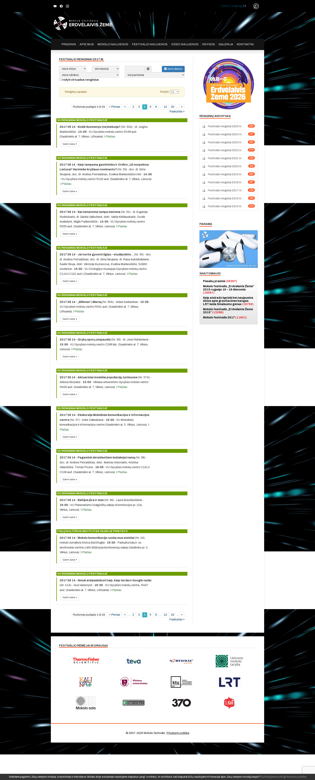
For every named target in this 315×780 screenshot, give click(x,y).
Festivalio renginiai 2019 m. (225, 174)
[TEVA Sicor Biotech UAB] (134, 661)
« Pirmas (114, 106)
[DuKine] (229, 702)
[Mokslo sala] (86, 702)
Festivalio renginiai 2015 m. (225, 206)
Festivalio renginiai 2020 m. (225, 166)
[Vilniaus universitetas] (134, 681)
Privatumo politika (177, 733)
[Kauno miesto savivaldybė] (86, 681)
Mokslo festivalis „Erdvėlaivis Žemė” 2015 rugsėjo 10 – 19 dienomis (228, 289)
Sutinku (265, 776)
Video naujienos (185, 44)
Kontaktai (245, 44)
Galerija (226, 44)
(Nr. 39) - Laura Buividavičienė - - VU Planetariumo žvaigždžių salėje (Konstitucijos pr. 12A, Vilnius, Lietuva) (102, 504)
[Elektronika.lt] (134, 702)
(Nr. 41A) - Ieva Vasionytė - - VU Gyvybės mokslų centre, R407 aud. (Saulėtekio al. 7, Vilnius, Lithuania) (105, 585)
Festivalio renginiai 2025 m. (225, 126)
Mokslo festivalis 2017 (225, 317)
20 (172, 106)
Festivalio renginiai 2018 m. (225, 182)
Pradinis (68, 44)
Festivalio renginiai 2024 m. (225, 134)
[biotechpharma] (181, 661)
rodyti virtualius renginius (80, 79)
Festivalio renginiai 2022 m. (225, 150)
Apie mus (87, 44)
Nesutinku (278, 776)
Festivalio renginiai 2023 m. (225, 142)
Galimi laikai (69, 144)
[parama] (228, 248)
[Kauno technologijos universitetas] (181, 681)
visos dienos (174, 69)
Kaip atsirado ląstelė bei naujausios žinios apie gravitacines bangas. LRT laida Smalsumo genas (228, 301)
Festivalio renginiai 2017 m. (225, 190)
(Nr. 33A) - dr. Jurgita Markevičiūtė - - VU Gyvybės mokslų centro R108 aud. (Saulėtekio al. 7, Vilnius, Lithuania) (103, 131)
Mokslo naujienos (113, 44)
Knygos (208, 44)
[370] (181, 702)
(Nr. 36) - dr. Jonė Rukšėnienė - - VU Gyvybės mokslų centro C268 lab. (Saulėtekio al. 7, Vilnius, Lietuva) (105, 344)
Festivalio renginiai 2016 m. (225, 198)
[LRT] (229, 681)
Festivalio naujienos (150, 44)
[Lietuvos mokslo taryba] (229, 661)
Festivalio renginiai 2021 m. (225, 158)
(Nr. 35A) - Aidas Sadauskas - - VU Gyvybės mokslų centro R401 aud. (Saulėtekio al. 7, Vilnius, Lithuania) (105, 306)
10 (165, 106)
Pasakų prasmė (220, 281)
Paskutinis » (177, 111)
